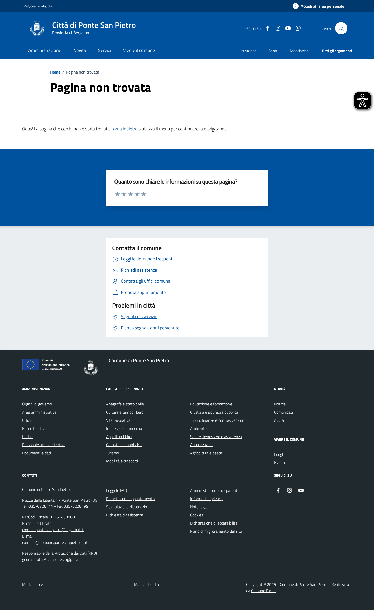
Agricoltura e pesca (206, 453)
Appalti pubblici (119, 436)
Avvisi (279, 420)
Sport (273, 51)
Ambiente (198, 428)
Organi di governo (37, 404)
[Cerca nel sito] (341, 28)
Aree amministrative (39, 412)
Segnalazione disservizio (126, 507)
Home (55, 72)
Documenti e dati (36, 453)
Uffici (26, 420)
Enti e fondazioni (36, 428)
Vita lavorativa (118, 420)
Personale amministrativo (43, 445)
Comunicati (283, 412)
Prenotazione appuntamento (130, 499)
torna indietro (124, 128)
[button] (318, 6)
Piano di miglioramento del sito (216, 531)
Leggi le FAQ (116, 490)
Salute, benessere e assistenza (216, 436)
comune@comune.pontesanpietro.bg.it (55, 542)
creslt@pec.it (68, 559)
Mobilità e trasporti (122, 461)
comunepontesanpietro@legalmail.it (53, 530)
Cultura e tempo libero (124, 412)
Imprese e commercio (124, 428)
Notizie (280, 404)
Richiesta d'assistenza (124, 515)
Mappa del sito (146, 584)
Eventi (279, 462)
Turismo (112, 453)
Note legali (199, 507)
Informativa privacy (206, 499)
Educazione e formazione (211, 404)
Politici (27, 436)
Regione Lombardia (38, 6)
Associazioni (299, 51)
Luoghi (279, 454)
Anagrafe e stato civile (125, 404)
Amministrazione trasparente (214, 490)
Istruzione (248, 51)
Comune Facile (263, 591)
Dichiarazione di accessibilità (213, 523)
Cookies (196, 515)
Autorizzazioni (201, 445)
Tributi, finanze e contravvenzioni (217, 420)
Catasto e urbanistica (124, 445)
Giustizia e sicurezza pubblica (214, 412)
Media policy (32, 584)
